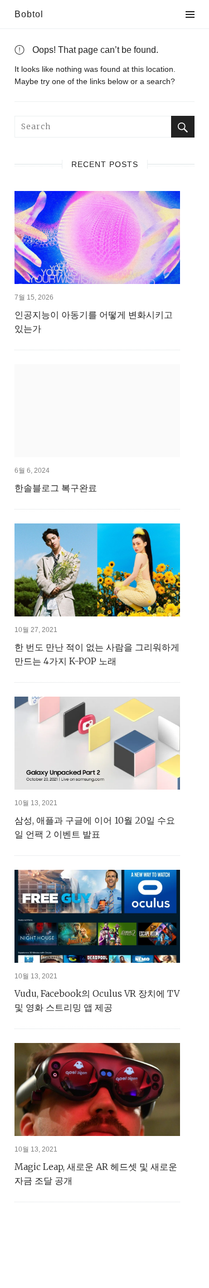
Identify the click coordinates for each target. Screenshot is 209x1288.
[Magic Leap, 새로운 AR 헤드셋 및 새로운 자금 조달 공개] (97, 1089)
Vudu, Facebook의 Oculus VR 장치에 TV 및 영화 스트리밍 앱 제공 (96, 1000)
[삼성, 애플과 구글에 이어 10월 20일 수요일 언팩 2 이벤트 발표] (97, 743)
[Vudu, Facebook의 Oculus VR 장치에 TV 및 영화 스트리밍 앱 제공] (97, 916)
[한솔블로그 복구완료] (97, 410)
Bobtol (28, 14)
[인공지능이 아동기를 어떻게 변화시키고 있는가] (97, 237)
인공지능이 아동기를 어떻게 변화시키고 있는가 (93, 321)
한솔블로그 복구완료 (55, 487)
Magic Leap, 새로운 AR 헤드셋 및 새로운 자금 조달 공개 (95, 1173)
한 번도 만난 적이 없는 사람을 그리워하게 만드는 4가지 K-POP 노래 (96, 654)
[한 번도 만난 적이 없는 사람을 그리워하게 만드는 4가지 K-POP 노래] (97, 569)
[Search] (183, 127)
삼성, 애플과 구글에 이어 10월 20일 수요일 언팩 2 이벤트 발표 (94, 827)
